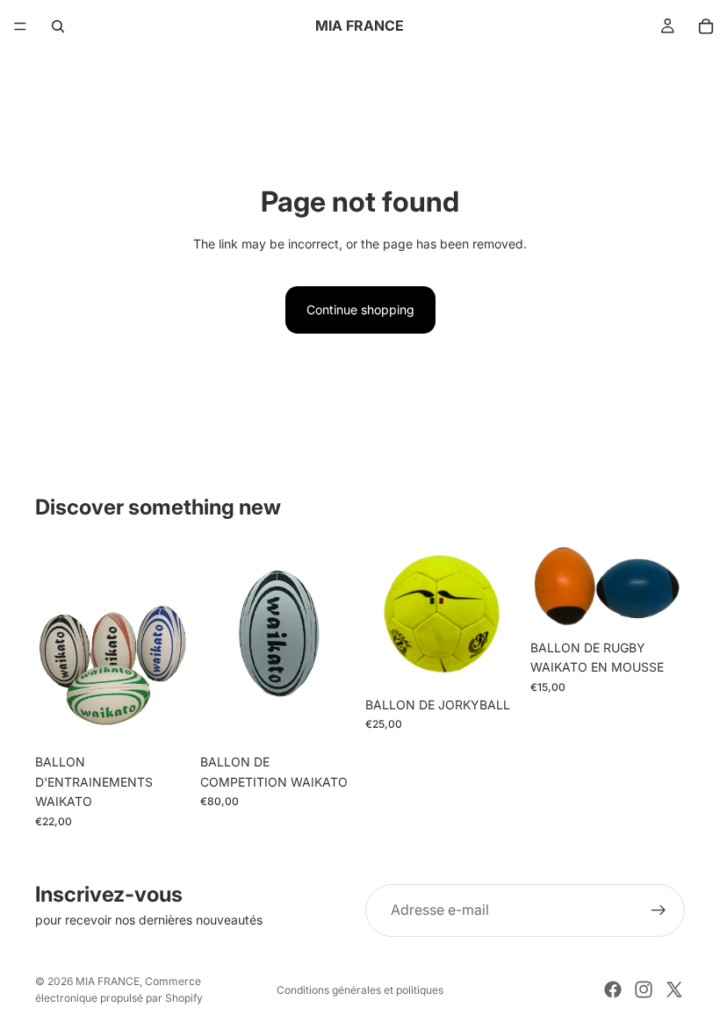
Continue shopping (360, 309)
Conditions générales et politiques (360, 989)
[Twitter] (674, 989)
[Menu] (20, 26)
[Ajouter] (327, 719)
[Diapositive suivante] (170, 642)
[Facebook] (612, 989)
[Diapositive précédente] (54, 642)
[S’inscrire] (658, 910)
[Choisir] (162, 719)
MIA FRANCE (108, 981)
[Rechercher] (58, 26)
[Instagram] (643, 989)
